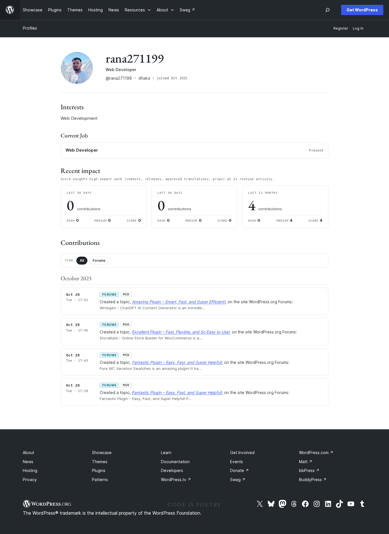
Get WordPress (362, 9)
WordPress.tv (176, 479)
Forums (99, 260)
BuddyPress (313, 479)
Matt (305, 461)
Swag (237, 479)
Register (340, 28)
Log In (358, 28)
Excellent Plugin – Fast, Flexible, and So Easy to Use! (181, 331)
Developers (172, 470)
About (28, 452)
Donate (239, 470)
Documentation (175, 461)
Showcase (102, 452)
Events (236, 461)
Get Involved (242, 452)
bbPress (309, 470)
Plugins (98, 470)
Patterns (100, 479)
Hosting (30, 470)
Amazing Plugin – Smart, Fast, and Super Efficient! (178, 301)
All (82, 260)
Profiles (30, 28)
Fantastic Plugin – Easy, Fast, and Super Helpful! (177, 362)
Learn (166, 452)
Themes (99, 461)
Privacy (30, 479)
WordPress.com (316, 452)
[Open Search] (327, 10)
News (28, 461)
